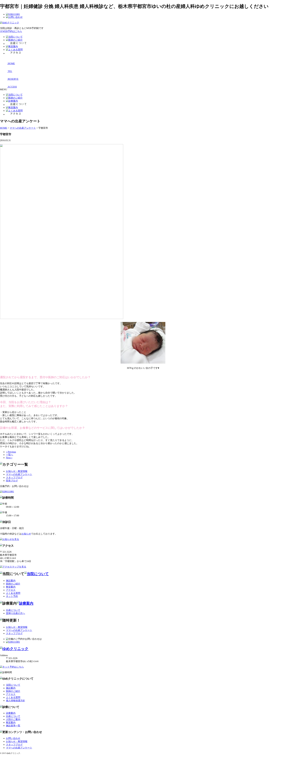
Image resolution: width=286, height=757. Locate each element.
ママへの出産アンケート (19, 474)
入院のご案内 (13, 719)
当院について (13, 685)
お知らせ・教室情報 (16, 471)
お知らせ (26, 533)
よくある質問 (13, 593)
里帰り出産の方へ (15, 613)
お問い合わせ (13, 738)
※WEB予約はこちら (11, 31)
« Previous (11, 452)
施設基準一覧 (13, 725)
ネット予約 (12, 596)
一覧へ (9, 454)
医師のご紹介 (13, 583)
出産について (13, 610)
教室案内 (10, 587)
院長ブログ (12, 480)
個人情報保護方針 (15, 700)
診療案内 (10, 713)
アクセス (10, 590)
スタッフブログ (14, 477)
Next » (9, 457)
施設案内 (10, 580)
